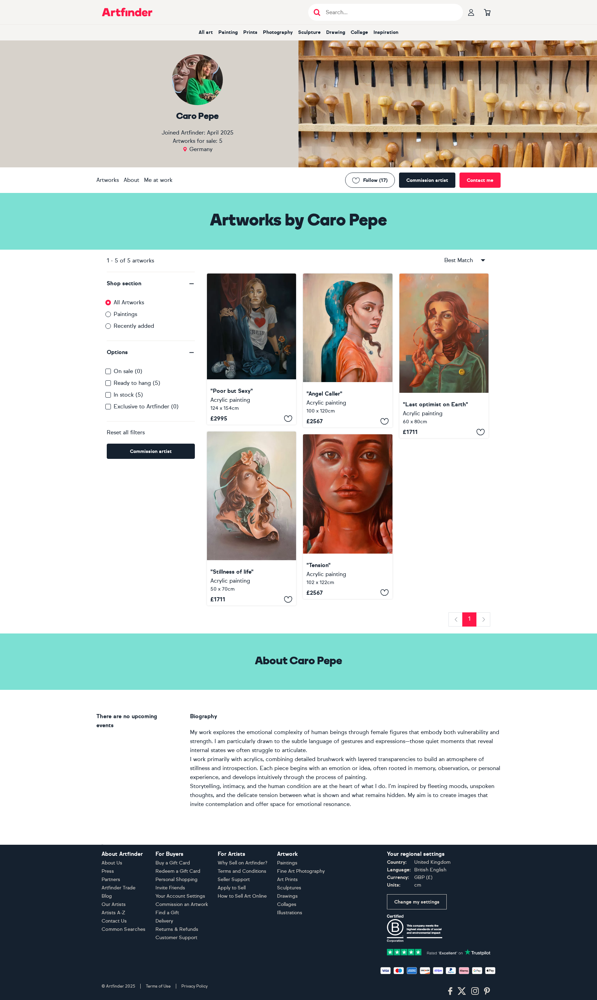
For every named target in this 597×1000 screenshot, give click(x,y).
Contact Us (114, 921)
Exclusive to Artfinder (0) (146, 406)
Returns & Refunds (176, 929)
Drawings (287, 896)
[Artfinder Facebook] (450, 991)
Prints (250, 32)
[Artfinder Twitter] (461, 991)
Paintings (125, 314)
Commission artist (427, 180)
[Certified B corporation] (414, 928)
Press (108, 871)
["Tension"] (347, 516)
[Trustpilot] (439, 951)
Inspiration (385, 32)
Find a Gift (167, 913)
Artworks (107, 180)
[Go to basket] (487, 12)
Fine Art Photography (301, 871)
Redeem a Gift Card (177, 871)
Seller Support (234, 879)
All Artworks (129, 302)
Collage (359, 32)
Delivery (164, 921)
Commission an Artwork (181, 904)
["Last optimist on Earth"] (444, 356)
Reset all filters (126, 432)
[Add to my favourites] (288, 418)
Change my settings (416, 902)
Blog (107, 896)
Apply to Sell (232, 888)
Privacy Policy (194, 986)
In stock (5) (128, 394)
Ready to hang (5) (137, 383)
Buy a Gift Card (172, 863)
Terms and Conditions (242, 871)
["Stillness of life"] (251, 518)
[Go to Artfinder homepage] (127, 12)
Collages (286, 904)
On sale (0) (128, 371)
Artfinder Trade (118, 888)
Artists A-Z (113, 913)
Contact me (480, 180)
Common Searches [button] (124, 929)
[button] (151, 283)
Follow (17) (375, 180)
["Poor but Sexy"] (251, 349)
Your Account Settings (180, 896)
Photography (278, 32)
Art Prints (287, 879)
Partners (111, 879)
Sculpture (309, 32)
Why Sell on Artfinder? (242, 863)
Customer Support (176, 938)
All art (206, 32)
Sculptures (289, 888)
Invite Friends (170, 888)
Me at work (158, 180)
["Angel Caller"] (347, 350)
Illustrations (289, 913)
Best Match (458, 260)
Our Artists (114, 904)
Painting (228, 32)
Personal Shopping (176, 879)
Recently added (134, 326)
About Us (112, 863)
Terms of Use (158, 986)
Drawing (335, 32)
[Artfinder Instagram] (475, 991)
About (131, 180)
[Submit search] (317, 12)
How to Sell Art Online (242, 896)
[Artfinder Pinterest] (487, 991)
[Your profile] (471, 12)
